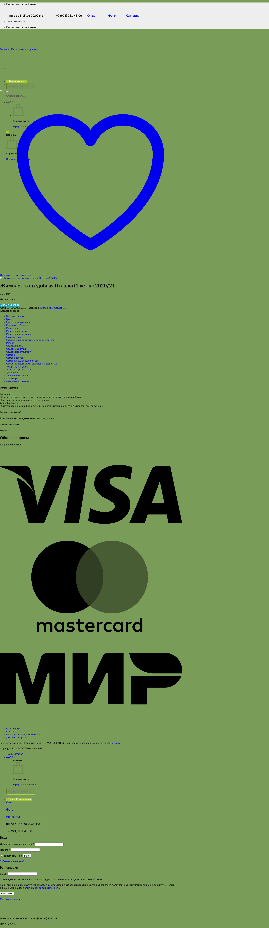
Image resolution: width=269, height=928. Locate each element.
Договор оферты (16, 737)
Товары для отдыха (17, 366)
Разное (10, 343)
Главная (4, 49)
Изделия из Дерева (17, 325)
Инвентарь (12, 328)
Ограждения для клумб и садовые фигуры (30, 340)
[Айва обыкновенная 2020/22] (14, 68)
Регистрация (7, 893)
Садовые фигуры (16, 349)
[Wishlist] (1, 90)
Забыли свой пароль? (12, 861)
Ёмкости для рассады (18, 322)
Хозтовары (12, 378)
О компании (13, 728)
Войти (27, 856)
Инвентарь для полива (19, 334)
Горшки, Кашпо (15, 316)
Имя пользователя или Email (17, 844)
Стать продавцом (10, 899)
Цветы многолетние (17, 381)
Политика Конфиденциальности (24, 734)
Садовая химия (15, 346)
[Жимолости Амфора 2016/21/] (14, 84)
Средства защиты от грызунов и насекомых (31, 363)
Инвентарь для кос (17, 331)
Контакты (132, 15)
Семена (10, 355)
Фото (114, 15)
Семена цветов (14, 358)
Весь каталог (15, 754)
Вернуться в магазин (24, 784)
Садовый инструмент (18, 352)
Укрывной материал (17, 375)
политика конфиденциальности (41, 888)
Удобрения (12, 372)
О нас (93, 15)
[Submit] (7, 91)
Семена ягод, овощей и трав (22, 361)
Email (4, 874)
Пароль (5, 850)
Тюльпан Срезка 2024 (18, 369)
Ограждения (13, 337)
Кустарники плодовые (24, 49)
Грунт (9, 319)
